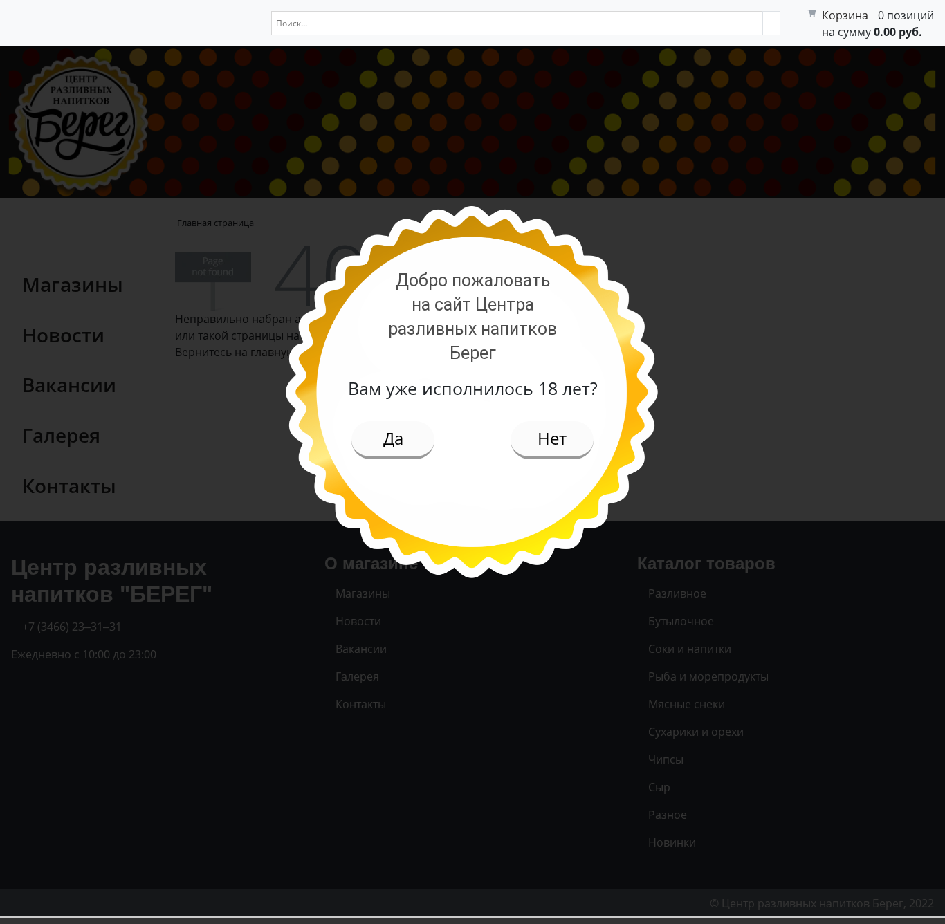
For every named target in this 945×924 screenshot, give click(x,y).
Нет (552, 438)
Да (393, 438)
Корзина (845, 15)
